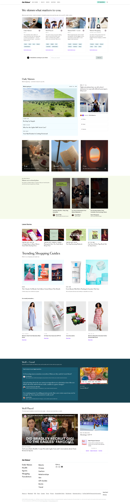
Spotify (87, 450)
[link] (26, 2)
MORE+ (58, 2)
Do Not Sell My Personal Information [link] (92, 493)
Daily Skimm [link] (35, 2)
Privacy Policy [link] (44, 500)
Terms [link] (47, 493)
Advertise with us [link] (77, 493)
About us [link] (24, 493)
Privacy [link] (52, 493)
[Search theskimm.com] (107, 2)
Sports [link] (47, 2)
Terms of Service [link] (52, 500)
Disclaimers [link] (69, 493)
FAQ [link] (35, 493)
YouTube (100, 450)
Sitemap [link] (105, 494)
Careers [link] (43, 493)
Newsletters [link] (26, 477)
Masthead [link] (30, 493)
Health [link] (42, 2)
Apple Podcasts (93, 450)
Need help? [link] (105, 492)
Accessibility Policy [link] (60, 493)
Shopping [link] (53, 2)
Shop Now (24, 339)
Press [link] (38, 493)
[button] (32, 34)
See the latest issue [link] (27, 49)
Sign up (99, 57)
